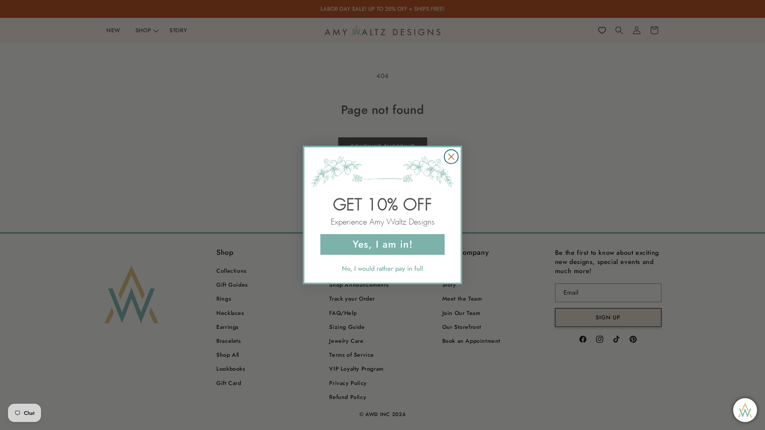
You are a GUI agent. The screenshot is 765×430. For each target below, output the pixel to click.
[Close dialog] (451, 157)
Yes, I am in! (383, 244)
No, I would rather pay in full (382, 268)
